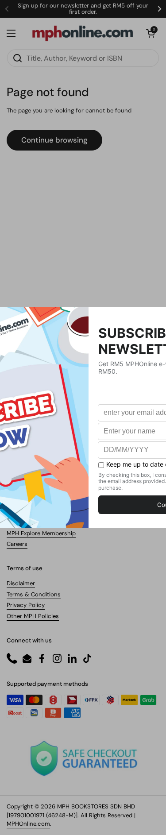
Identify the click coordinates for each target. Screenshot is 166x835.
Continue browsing (54, 140)
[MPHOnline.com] (83, 33)
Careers (17, 544)
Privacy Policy (26, 605)
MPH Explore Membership (41, 533)
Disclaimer (21, 583)
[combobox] (83, 58)
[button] (150, 33)
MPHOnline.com (28, 823)
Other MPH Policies (33, 616)
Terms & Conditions (34, 594)
